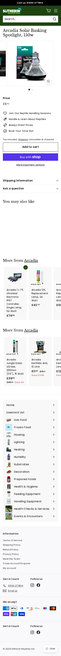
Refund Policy (10, 549)
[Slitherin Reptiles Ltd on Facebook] (38, 585)
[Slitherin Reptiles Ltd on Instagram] (32, 585)
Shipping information (18, 180)
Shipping (23, 139)
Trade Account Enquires (16, 563)
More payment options (30, 164)
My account (9, 568)
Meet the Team (11, 558)
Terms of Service (12, 540)
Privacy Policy (11, 554)
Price (6, 98)
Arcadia (31, 260)
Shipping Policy (11, 544)
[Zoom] (48, 81)
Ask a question (13, 188)
